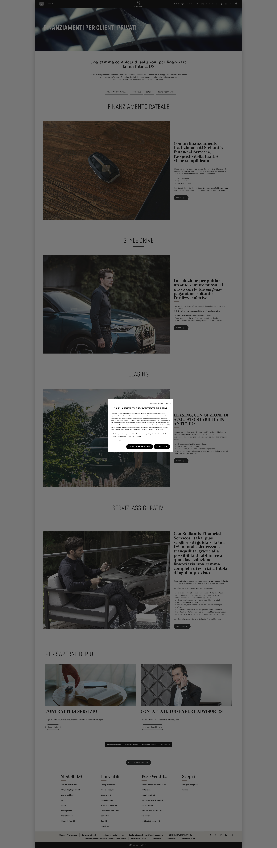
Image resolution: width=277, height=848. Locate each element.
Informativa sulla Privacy (117, 441)
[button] (160, 403)
